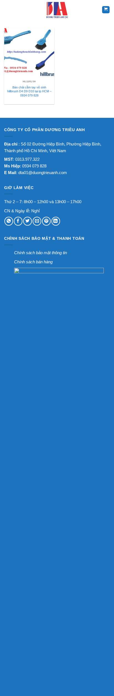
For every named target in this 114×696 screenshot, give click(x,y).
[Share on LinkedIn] (55, 221)
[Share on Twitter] (27, 221)
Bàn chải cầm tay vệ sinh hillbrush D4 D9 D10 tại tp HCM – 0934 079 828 (29, 91)
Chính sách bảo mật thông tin (40, 252)
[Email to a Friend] (37, 221)
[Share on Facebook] (18, 221)
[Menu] (8, 9)
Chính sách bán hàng (33, 261)
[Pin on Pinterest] (46, 221)
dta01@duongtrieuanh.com (42, 172)
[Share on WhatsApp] (8, 221)
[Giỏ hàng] (106, 10)
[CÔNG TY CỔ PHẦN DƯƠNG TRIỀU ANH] (57, 9)
